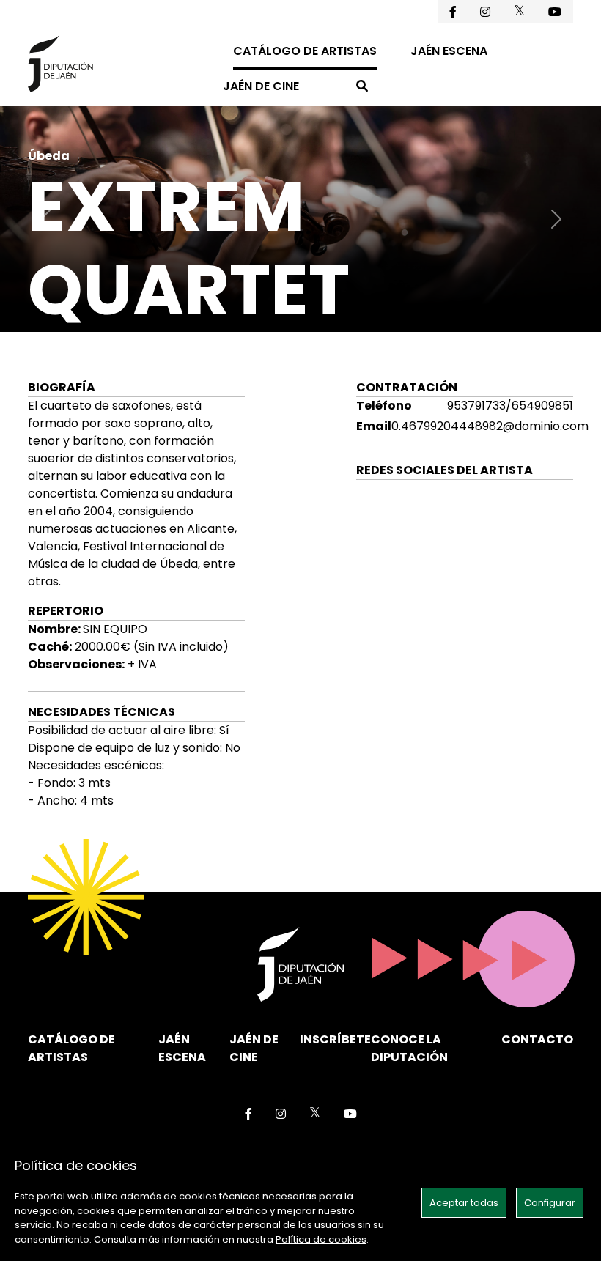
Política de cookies (321, 1239)
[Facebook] (453, 11)
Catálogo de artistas (305, 50)
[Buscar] (362, 86)
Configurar (549, 1203)
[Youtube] (555, 11)
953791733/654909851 (510, 405)
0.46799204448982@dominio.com (490, 426)
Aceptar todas (463, 1203)
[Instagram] (485, 11)
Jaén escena (448, 50)
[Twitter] (519, 10)
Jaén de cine (261, 86)
